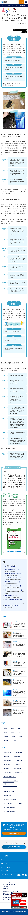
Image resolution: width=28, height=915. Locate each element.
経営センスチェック (16, 5)
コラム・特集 (7, 5)
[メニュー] (26, 2)
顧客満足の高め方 (8, 752)
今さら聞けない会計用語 (9, 811)
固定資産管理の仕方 (8, 760)
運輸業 (20, 736)
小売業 (12, 728)
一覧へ (11, 874)
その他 (14, 740)
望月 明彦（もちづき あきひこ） (13, 590)
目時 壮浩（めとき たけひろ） (12, 586)
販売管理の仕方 (20, 760)
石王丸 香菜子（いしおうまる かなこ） (13, 600)
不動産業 (6, 736)
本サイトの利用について (8, 884)
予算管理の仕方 (19, 752)
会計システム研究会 (9, 566)
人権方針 (5, 886)
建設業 (12, 732)
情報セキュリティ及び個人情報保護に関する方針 (9, 894)
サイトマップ (6, 882)
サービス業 (20, 732)
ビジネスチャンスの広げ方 (10, 799)
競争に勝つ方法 (7, 796)
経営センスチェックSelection (14, 551)
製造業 (5, 732)
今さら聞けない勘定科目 (9, 807)
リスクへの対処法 (8, 803)
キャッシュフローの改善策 (10, 780)
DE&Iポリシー (6, 888)
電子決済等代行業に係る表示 (9, 897)
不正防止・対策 (7, 772)
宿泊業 (13, 736)
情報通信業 (6, 740)
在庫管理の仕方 (17, 756)
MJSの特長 (4, 856)
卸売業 (19, 728)
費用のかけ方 (18, 764)
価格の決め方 (7, 768)
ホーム (2, 5)
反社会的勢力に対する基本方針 (10, 891)
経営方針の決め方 (18, 768)
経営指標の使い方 (8, 784)
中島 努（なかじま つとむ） (12, 605)
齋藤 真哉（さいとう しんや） (12, 569)
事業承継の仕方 (18, 772)
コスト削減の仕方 (20, 803)
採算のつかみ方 (7, 764)
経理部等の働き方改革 (9, 792)
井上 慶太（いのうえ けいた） (12, 578)
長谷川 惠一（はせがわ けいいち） (13, 574)
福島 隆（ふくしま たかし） (12, 582)
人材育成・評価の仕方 (9, 776)
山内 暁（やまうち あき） (11, 595)
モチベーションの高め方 (9, 788)
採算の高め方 (7, 756)
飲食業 (5, 728)
